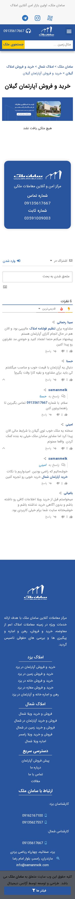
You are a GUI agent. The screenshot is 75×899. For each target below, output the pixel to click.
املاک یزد (36, 657)
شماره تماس (37, 196)
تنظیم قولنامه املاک (42, 328)
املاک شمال (46, 66)
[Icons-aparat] (50, 18)
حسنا (42, 396)
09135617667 (37, 402)
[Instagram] (37, 18)
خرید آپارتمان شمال (55, 476)
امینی (42, 465)
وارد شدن (9, 261)
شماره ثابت (37, 211)
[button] (69, 31)
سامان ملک (65, 66)
